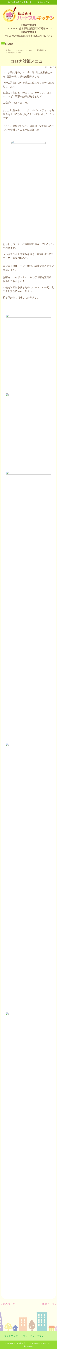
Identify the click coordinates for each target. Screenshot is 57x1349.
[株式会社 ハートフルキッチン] (28, 21)
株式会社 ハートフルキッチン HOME (19, 50)
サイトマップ (11, 1335)
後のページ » (49, 1303)
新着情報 (40, 50)
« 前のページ (8, 1303)
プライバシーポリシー (34, 1335)
